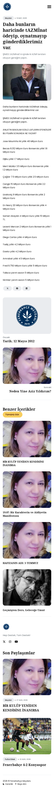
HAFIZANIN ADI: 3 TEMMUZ (20, 563)
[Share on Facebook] (17, 288)
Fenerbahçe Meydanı (20, 781)
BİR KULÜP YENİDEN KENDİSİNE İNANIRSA (21, 707)
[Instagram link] (10, 642)
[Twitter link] (4, 642)
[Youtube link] (16, 642)
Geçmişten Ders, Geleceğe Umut (24, 610)
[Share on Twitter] (7, 288)
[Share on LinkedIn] (26, 288)
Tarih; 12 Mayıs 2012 (18, 341)
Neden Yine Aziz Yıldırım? (30, 391)
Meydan (8, 18)
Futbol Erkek (10, 759)
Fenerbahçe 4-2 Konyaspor (24, 765)
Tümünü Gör (12, 414)
